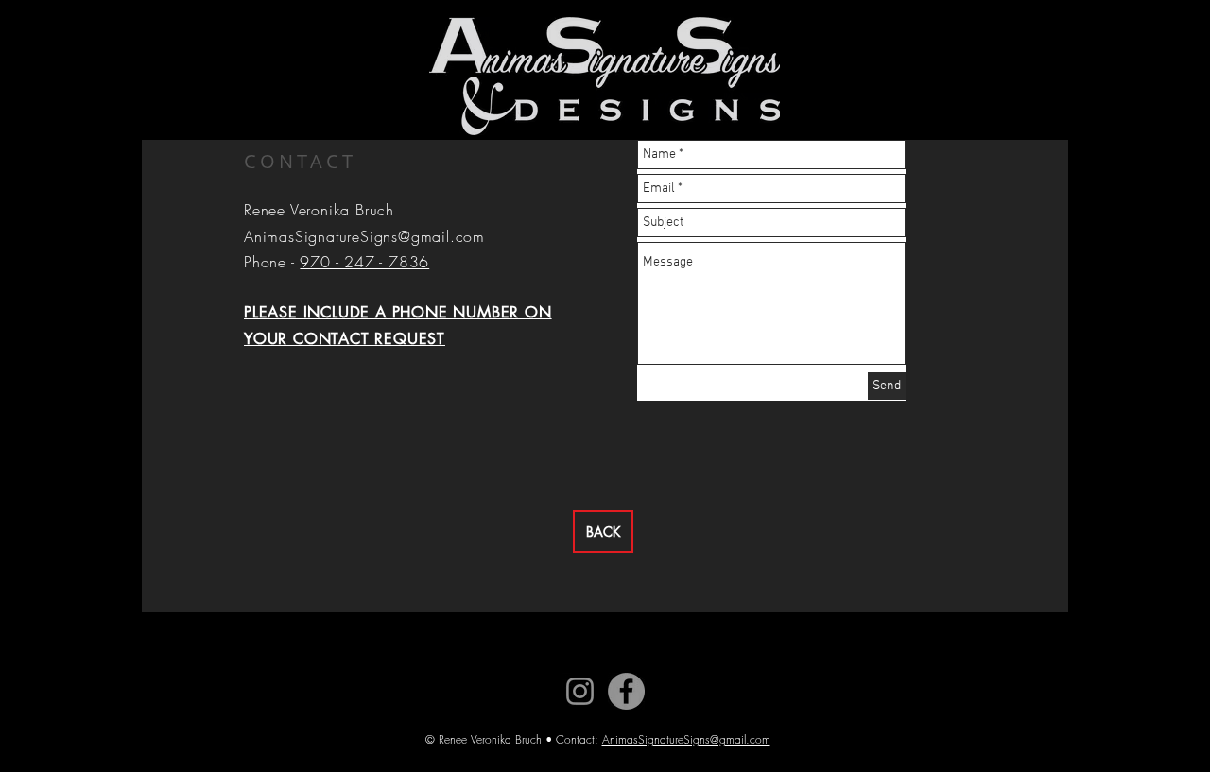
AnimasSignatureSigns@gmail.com (364, 236)
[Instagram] (580, 691)
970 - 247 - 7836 (364, 261)
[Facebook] (626, 691)
